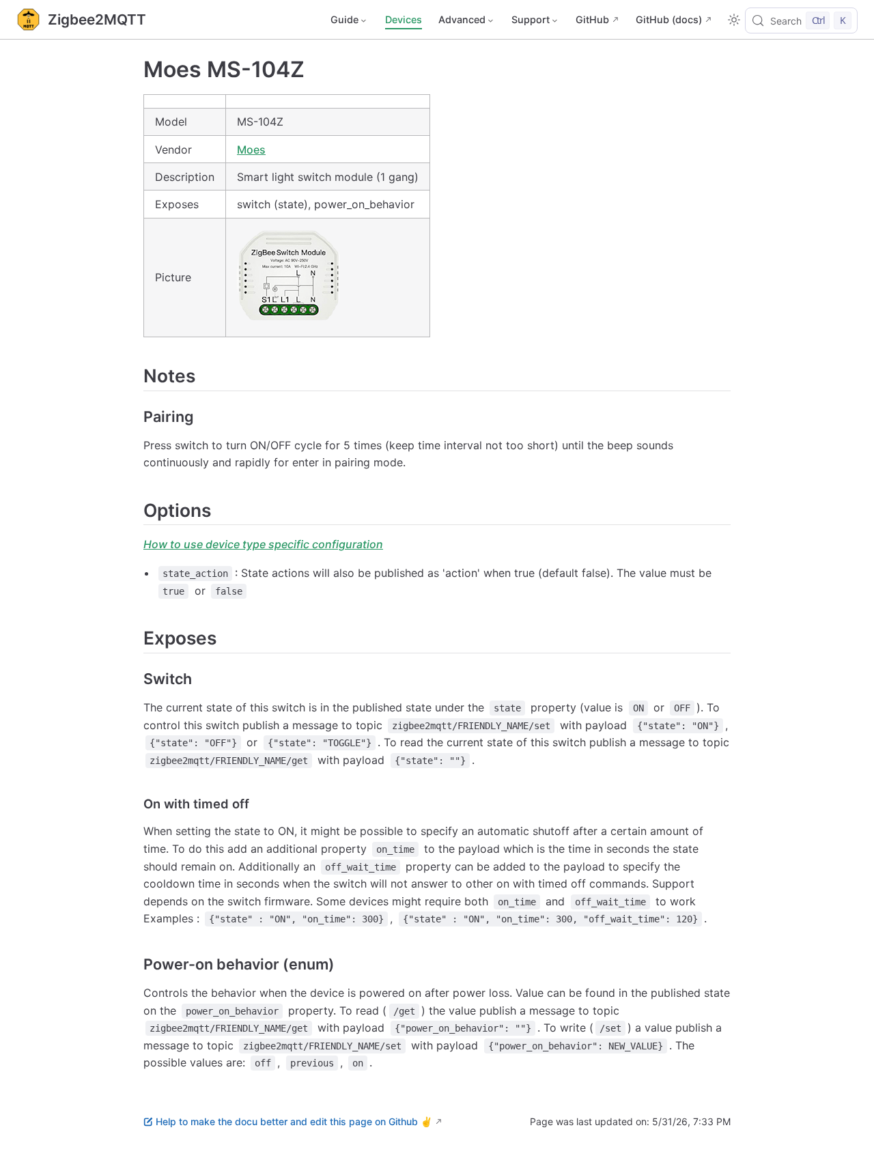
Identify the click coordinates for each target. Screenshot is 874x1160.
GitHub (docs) (669, 19)
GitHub (592, 19)
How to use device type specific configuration (263, 544)
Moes (251, 149)
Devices (403, 19)
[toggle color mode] (734, 19)
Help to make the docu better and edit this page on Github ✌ (294, 1121)
